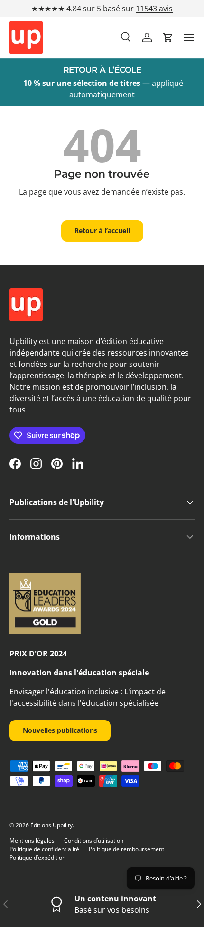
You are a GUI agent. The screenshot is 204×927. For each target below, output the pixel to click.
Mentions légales (32, 840)
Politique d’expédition (37, 857)
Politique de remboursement (126, 849)
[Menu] (188, 37)
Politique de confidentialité (44, 849)
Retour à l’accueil (102, 230)
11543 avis (154, 8)
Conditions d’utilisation (93, 840)
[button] (168, 37)
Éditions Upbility (51, 825)
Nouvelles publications (60, 730)
